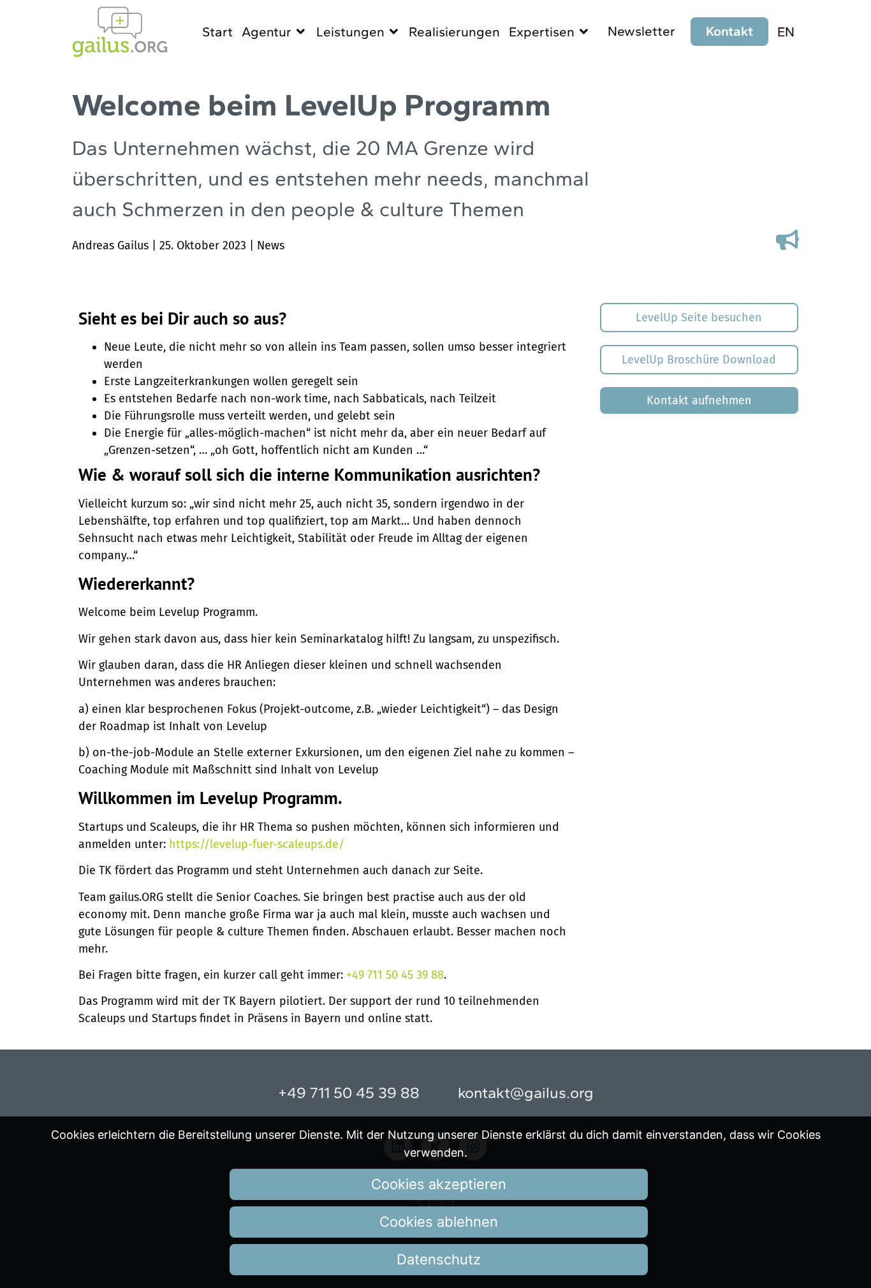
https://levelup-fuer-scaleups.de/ (256, 844)
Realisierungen (454, 32)
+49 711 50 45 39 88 (395, 975)
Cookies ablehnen (438, 1221)
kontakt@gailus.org (526, 1092)
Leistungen (350, 32)
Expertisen (542, 32)
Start (217, 32)
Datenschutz (439, 1259)
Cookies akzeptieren (438, 1184)
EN (785, 32)
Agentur (266, 32)
